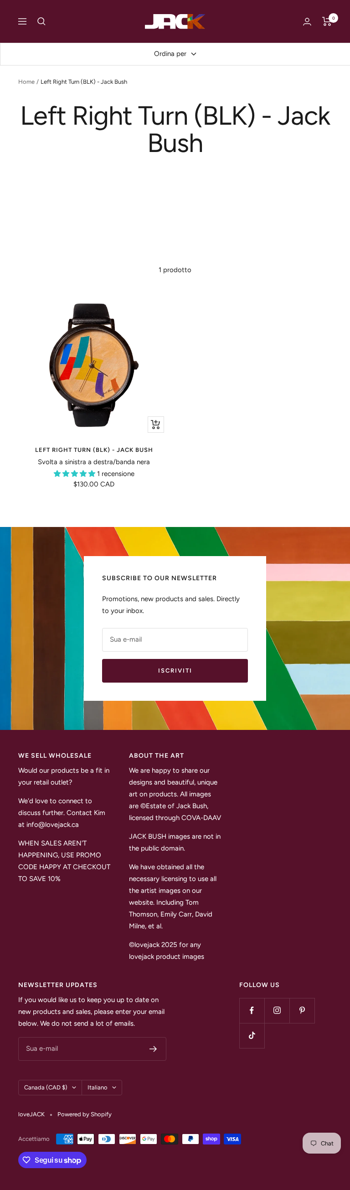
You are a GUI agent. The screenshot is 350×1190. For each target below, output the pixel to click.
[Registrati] (153, 1049)
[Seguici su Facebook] (251, 1010)
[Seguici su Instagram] (276, 1010)
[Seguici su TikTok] (251, 1035)
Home (26, 81)
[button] (75, 474)
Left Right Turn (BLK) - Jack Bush (94, 449)
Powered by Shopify (84, 1114)
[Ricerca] (41, 21)
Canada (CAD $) (45, 1087)
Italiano (98, 1087)
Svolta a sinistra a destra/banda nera (94, 462)
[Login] (307, 21)
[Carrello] (327, 21)
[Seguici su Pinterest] (301, 1010)
